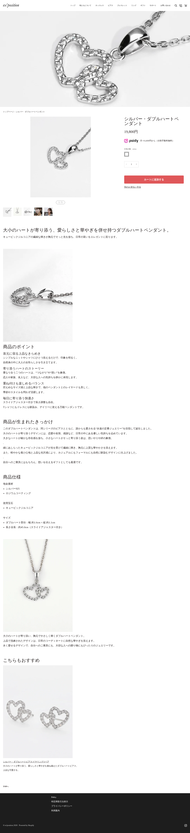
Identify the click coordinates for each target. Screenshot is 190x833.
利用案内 (55, 810)
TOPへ (6, 786)
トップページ (8, 112)
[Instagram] (185, 825)
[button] (153, 5)
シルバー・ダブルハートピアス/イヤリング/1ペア (26, 762)
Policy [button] (53, 797)
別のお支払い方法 (132, 187)
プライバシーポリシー (61, 806)
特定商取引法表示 (59, 801)
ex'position (9, 825)
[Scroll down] (95, 103)
